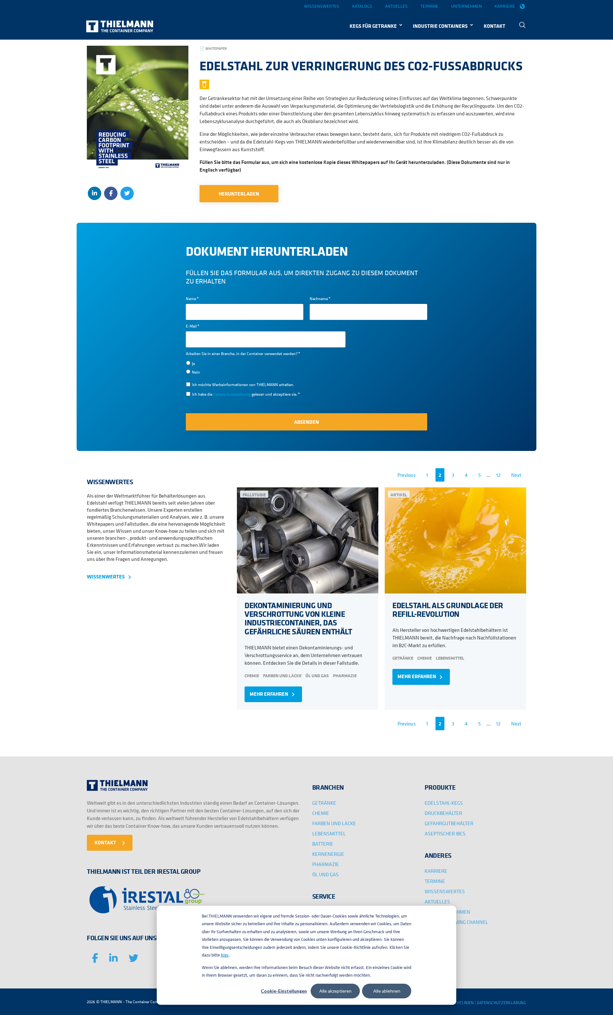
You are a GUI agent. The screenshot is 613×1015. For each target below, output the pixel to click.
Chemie (252, 675)
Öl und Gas (317, 675)
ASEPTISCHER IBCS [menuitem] (445, 833)
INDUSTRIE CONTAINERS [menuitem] (440, 25)
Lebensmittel (450, 658)
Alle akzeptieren (335, 991)
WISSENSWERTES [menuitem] (445, 891)
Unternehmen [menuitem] (466, 6)
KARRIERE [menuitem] (436, 870)
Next (516, 474)
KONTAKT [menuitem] (494, 25)
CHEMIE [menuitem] (320, 813)
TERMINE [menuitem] (435, 881)
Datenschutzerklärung (232, 394)
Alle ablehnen (386, 991)
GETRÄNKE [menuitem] (324, 802)
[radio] (265, 363)
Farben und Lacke (282, 675)
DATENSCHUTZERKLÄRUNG (501, 1002)
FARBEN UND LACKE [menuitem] (334, 823)
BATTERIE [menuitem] (322, 843)
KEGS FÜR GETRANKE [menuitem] (373, 25)
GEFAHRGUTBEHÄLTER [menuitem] (449, 823)
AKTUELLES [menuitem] (437, 901)
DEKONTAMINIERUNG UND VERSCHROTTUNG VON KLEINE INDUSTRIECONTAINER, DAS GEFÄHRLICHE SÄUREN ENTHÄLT (298, 618)
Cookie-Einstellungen (284, 991)
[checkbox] (265, 367)
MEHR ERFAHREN (273, 694)
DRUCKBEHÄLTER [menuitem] (443, 813)
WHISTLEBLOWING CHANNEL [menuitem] (456, 922)
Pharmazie (345, 675)
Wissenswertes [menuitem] (321, 6)
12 (498, 474)
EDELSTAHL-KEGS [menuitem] (444, 802)
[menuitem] (522, 26)
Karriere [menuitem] (505, 6)
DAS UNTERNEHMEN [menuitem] (447, 911)
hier (225, 955)
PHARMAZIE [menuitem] (325, 864)
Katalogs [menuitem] (362, 6)
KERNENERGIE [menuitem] (328, 853)
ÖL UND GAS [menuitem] (325, 874)
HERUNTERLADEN (239, 193)
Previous (406, 474)
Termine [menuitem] (429, 6)
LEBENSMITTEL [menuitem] (329, 833)
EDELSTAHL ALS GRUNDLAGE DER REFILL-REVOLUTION (447, 609)
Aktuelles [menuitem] (396, 6)
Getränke (402, 658)
